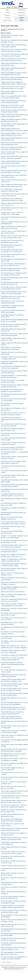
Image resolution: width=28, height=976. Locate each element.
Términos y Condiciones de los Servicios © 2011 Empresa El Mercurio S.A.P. (14, 967)
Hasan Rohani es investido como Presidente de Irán (14, 655)
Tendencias (21, 15)
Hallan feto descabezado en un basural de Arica (13, 591)
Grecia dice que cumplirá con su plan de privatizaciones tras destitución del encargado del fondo (13, 419)
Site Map (21, 4)
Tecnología (21, 10)
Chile (7, 10)
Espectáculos (7, 20)
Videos (22, 17)
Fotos (22, 20)
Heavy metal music (6, 667)
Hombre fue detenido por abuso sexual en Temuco (13, 865)
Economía (7, 18)
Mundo (7, 12)
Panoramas (21, 12)
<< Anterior (3, 962)
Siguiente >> (9, 962)
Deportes (7, 15)
